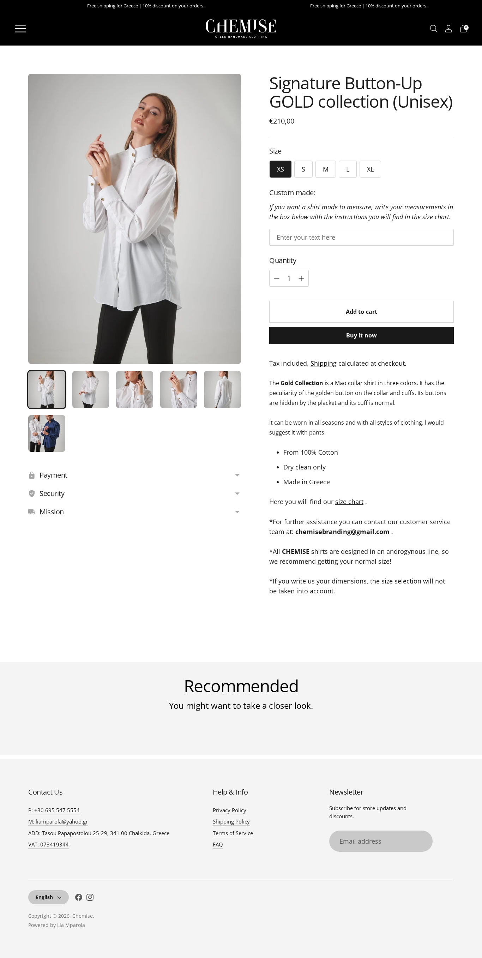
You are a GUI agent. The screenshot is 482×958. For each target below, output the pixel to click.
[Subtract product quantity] (301, 278)
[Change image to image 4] (178, 389)
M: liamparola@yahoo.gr (58, 821)
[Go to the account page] (449, 28)
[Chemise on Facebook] (78, 898)
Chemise (82, 915)
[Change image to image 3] (134, 389)
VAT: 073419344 (48, 844)
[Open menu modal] (20, 28)
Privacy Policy (229, 810)
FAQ (218, 844)
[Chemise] (241, 28)
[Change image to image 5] (222, 389)
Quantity (282, 260)
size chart (349, 501)
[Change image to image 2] (90, 389)
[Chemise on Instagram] (90, 898)
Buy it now (361, 335)
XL (370, 169)
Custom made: (292, 192)
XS (280, 169)
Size (275, 151)
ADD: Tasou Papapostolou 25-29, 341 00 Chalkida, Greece (98, 833)
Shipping (324, 363)
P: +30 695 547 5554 (54, 810)
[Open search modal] (434, 28)
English (44, 897)
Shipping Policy (231, 821)
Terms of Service (233, 833)
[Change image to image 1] (46, 389)
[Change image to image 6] (46, 433)
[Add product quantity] (277, 278)
